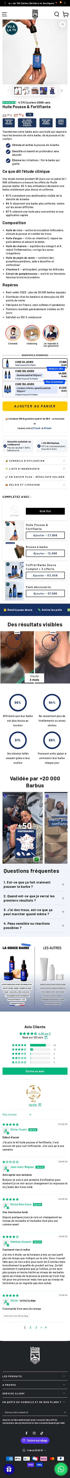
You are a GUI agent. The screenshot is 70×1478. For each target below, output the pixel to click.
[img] (10, 1124)
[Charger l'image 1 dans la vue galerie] (18, 91)
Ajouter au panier (35, 406)
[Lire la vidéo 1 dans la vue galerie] (43, 91)
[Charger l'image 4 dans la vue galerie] (52, 91)
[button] (56, 14)
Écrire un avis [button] (35, 1071)
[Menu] (4, 14)
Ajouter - (45, 535)
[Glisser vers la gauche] (5, 3)
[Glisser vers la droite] (64, 3)
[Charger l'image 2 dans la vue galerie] (26, 91)
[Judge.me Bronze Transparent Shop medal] (33, 1092)
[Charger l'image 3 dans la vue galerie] (35, 91)
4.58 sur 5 (44, 1033)
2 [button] (30, 1327)
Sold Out (45, 511)
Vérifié (33, 1104)
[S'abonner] (65, 1412)
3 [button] (36, 1327)
